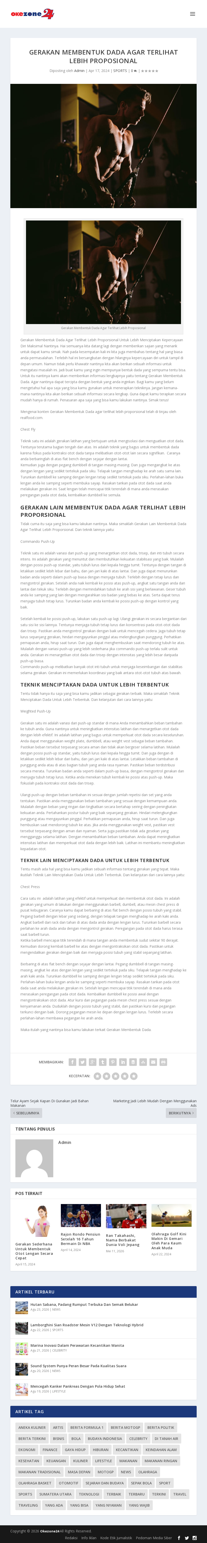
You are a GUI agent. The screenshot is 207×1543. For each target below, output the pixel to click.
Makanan (128, 1460)
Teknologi (89, 1494)
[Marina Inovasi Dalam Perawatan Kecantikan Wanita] (21, 1348)
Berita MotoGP (125, 1427)
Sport (165, 1483)
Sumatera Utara (55, 1494)
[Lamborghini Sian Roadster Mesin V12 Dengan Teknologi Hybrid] (21, 1328)
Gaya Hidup (75, 1449)
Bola (76, 1438)
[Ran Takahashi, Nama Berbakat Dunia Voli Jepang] (126, 1216)
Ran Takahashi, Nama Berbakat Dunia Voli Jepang (123, 1240)
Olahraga (147, 1471)
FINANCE (50, 1449)
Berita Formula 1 (87, 1427)
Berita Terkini (32, 1438)
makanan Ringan (161, 1460)
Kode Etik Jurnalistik (116, 1537)
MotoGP (106, 1471)
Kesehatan (28, 1460)
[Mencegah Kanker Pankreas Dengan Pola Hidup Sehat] (21, 1389)
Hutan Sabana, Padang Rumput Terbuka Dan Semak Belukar (84, 1304)
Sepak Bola (141, 1483)
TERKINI (159, 1494)
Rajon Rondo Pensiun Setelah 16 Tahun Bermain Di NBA (80, 1239)
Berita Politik (160, 1427)
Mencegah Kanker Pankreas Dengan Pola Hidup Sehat (78, 1386)
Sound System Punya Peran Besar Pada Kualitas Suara (78, 1365)
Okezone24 (50, 1531)
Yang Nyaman (109, 1505)
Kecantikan (127, 1449)
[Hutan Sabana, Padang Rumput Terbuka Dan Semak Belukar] (21, 1308)
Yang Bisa (79, 1505)
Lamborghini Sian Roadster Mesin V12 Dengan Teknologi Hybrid (87, 1324)
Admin (79, 70)
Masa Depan (79, 1471)
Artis (58, 1427)
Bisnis (58, 1438)
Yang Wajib (139, 1505)
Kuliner (80, 1460)
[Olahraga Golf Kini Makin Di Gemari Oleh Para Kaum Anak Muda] (171, 1215)
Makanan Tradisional (39, 1471)
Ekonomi (26, 1449)
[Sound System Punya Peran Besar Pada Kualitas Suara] (21, 1369)
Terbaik (114, 1494)
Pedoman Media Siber (154, 1537)
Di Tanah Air (166, 1438)
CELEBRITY (59, 1350)
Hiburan (101, 1449)
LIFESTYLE (59, 1391)
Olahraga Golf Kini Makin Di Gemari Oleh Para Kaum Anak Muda (169, 1241)
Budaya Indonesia (105, 1438)
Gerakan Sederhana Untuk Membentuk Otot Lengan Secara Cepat (34, 1251)
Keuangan (56, 1460)
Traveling (28, 1505)
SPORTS (120, 70)
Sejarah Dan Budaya (105, 1483)
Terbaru (136, 1494)
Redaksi (71, 1537)
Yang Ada (54, 1505)
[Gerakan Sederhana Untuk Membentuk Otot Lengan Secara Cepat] (35, 1220)
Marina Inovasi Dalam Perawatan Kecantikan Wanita (77, 1345)
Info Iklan (88, 1537)
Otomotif (68, 1483)
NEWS (56, 1309)
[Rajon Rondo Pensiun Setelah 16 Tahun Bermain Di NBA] (81, 1215)
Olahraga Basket (34, 1483)
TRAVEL (179, 1494)
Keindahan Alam (161, 1449)
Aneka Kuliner (32, 1427)
